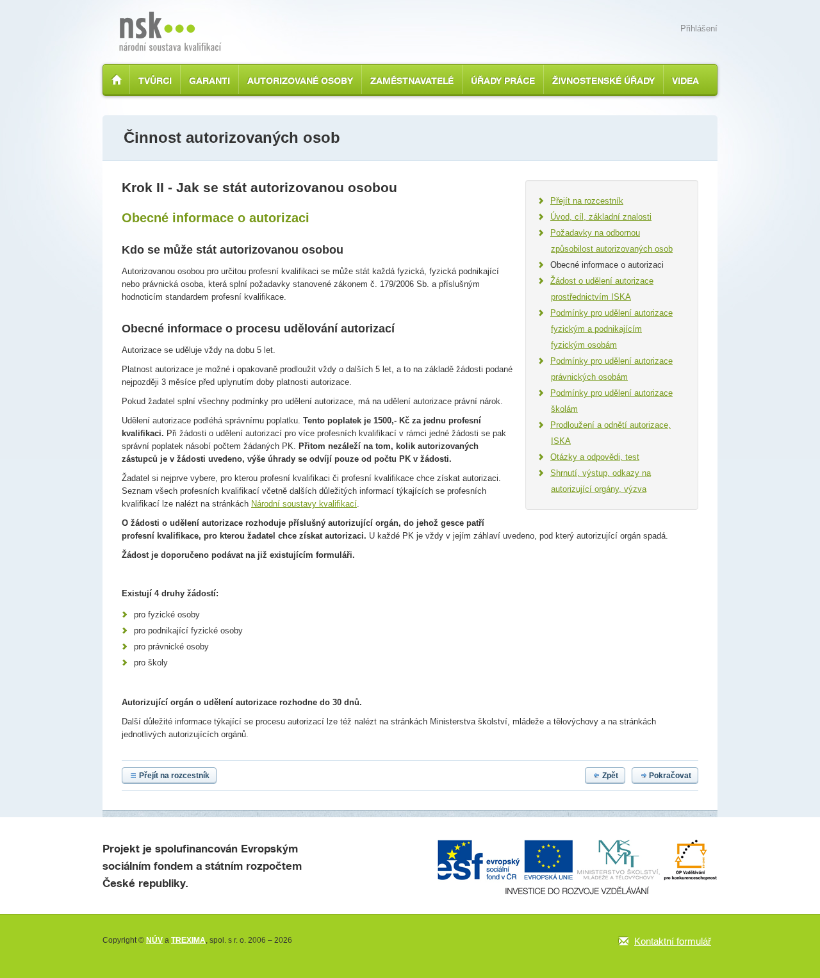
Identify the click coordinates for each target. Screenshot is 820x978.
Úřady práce (503, 80)
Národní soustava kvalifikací (170, 31)
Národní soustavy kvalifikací (304, 504)
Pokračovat (670, 775)
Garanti (209, 80)
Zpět (610, 775)
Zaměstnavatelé (412, 80)
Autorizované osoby (300, 80)
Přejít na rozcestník (174, 775)
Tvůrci (155, 80)
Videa (685, 80)
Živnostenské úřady (603, 80)
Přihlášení (699, 28)
